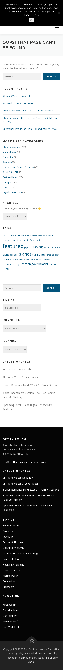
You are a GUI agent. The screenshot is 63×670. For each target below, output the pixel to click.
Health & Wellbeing (13, 564)
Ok (31, 19)
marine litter (39, 254)
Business (7, 162)
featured (13, 246)
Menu (57, 27)
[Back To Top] (31, 641)
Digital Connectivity (12, 192)
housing (36, 246)
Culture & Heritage (13, 542)
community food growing (30, 240)
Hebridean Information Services (23, 657)
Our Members (10, 610)
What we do (9, 604)
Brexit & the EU (10, 172)
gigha (26, 247)
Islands (9, 340)
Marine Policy (9, 152)
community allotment (30, 235)
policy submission (44, 260)
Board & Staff (10, 621)
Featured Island (10, 177)
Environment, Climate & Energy (18, 167)
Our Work (11, 320)
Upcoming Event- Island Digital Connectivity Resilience (30, 128)
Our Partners (10, 615)
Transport (8, 182)
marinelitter (53, 255)
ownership (30, 260)
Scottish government (34, 264)
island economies (52, 247)
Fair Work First (11, 627)
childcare (13, 235)
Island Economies (11, 146)
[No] (58, 13)
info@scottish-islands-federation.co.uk (24, 462)
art (4, 235)
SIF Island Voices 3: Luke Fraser (18, 103)
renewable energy (11, 264)
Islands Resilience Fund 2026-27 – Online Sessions (28, 110)
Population (8, 157)
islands (24, 254)
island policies (10, 254)
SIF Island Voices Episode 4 (16, 95)
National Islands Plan (14, 259)
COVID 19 (7, 187)
